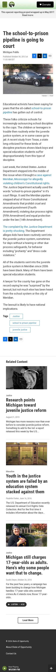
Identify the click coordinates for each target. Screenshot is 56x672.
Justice (16, 316)
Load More (28, 620)
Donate (46, 4)
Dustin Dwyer (11, 580)
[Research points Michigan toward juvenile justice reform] (26, 377)
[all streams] (52, 668)
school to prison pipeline (24, 323)
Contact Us (11, 653)
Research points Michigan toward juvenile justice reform (26, 405)
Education (10, 471)
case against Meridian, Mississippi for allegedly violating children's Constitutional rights (27, 179)
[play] (4, 668)
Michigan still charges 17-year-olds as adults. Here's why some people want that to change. (27, 565)
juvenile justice (20, 329)
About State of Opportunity (19, 647)
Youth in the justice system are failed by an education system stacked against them (26, 483)
